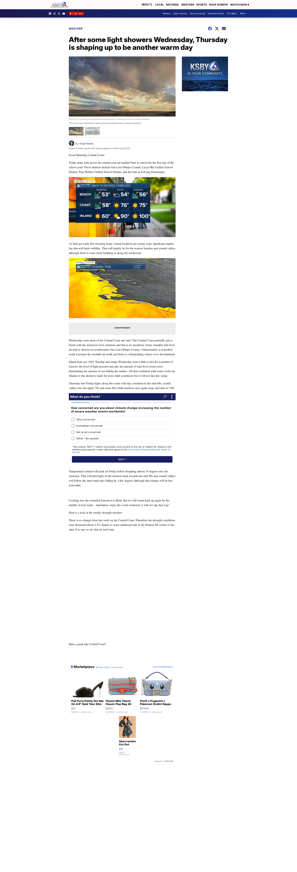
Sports (201, 4)
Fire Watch (232, 13)
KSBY (60, 13)
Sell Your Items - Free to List (109, 667)
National (172, 4)
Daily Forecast (180, 13)
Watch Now (239, 4)
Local (159, 4)
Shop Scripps (218, 4)
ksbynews (51, 13)
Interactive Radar (216, 13)
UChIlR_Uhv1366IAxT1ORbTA (64, 13)
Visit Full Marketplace (163, 667)
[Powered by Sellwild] (168, 761)
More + (243, 13)
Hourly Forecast (197, 13)
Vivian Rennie (86, 143)
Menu (146, 4)
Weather (187, 4)
